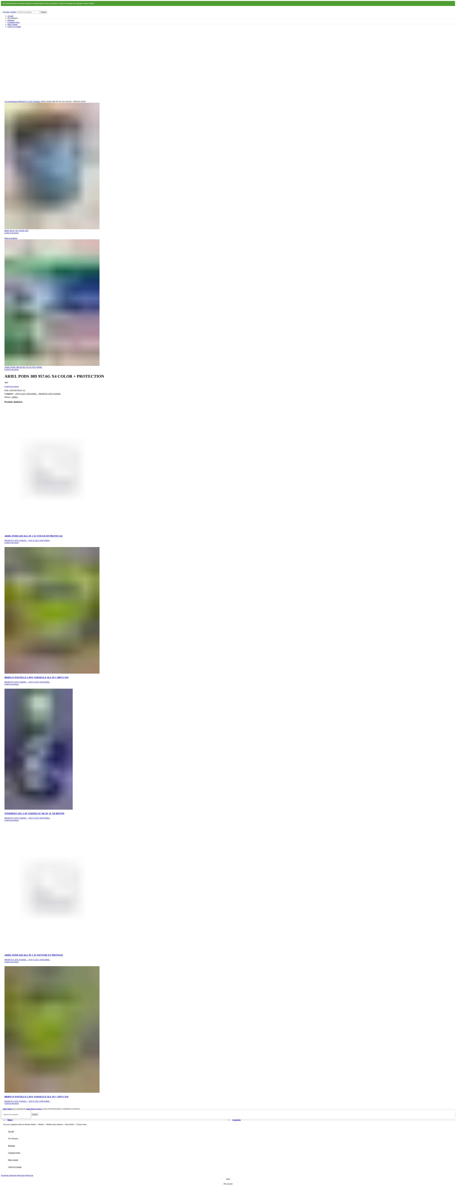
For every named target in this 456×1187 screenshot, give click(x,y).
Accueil (8, 102)
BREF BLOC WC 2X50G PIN (16, 231)
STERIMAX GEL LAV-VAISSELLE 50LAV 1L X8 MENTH (34, 813)
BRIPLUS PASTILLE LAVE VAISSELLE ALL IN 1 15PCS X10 (36, 1096)
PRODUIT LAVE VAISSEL (29, 102)
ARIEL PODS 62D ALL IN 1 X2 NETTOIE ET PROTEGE (34, 955)
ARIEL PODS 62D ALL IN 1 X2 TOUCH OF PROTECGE (34, 536)
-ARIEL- (14, 397)
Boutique (14, 102)
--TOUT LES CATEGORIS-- (26, 394)
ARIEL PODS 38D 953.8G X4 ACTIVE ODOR (23, 367)
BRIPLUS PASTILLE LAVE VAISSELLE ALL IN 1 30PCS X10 (36, 677)
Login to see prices (12, 233)
